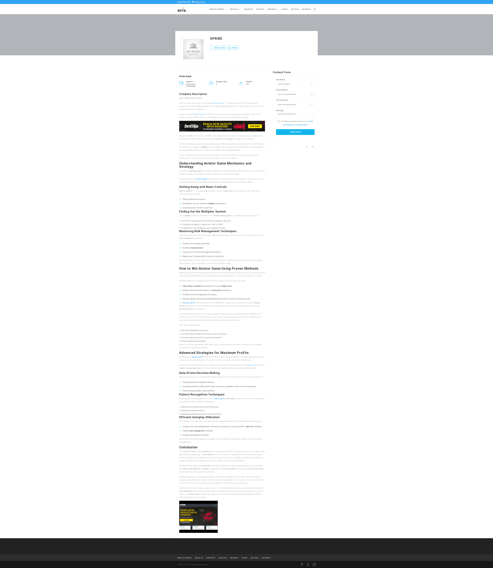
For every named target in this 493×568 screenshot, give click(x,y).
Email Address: (282, 90)
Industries (248, 9)
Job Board (306, 9)
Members (272, 9)
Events (285, 9)
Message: (280, 110)
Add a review (219, 48)
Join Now (295, 9)
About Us (234, 9)
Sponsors (260, 9)
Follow (234, 48)
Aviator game (201, 179)
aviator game (218, 103)
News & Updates (217, 9)
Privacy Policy (302, 125)
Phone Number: (282, 100)
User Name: (280, 80)
